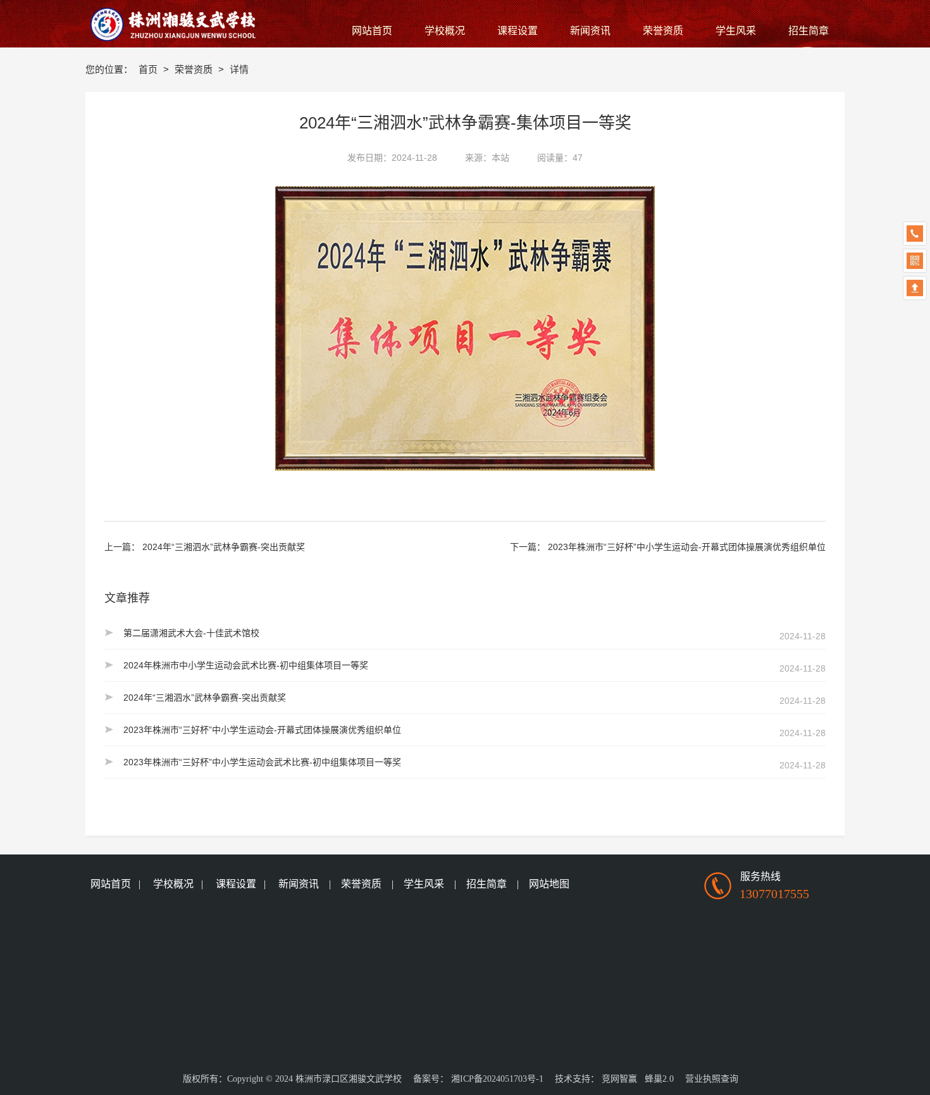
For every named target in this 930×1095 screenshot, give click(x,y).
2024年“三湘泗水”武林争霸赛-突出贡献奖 (223, 547)
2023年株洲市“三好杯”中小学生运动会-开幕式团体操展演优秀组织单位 (687, 547)
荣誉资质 (195, 69)
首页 (149, 69)
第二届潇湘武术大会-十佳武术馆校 (191, 633)
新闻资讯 (298, 884)
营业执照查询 (711, 1079)
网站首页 (110, 884)
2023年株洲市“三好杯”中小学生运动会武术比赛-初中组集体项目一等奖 (262, 762)
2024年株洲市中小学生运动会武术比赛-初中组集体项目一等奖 (245, 665)
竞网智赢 (619, 1079)
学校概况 (173, 884)
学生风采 (424, 884)
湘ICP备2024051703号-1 (497, 1079)
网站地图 (549, 884)
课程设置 (236, 884)
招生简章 (486, 884)
